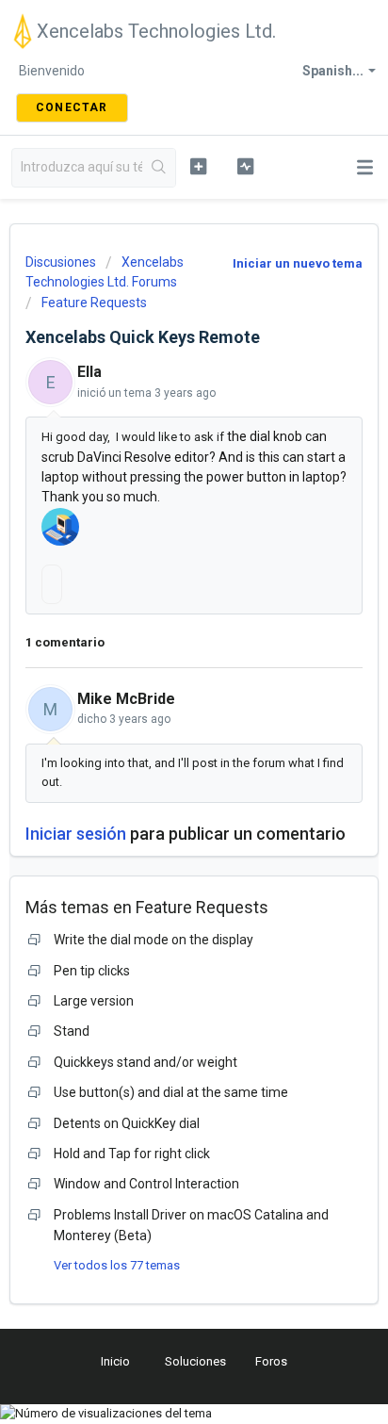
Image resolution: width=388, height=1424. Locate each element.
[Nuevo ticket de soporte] (199, 165)
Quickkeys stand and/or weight (145, 1062)
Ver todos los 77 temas (117, 1265)
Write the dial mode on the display (153, 939)
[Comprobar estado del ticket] (246, 165)
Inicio (115, 1361)
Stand (71, 1031)
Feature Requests (94, 302)
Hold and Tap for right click (132, 1153)
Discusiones (60, 262)
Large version (94, 1000)
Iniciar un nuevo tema (298, 263)
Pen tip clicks (92, 970)
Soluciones (195, 1361)
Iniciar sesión (75, 833)
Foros (271, 1361)
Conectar (72, 107)
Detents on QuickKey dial (127, 1123)
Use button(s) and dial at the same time (171, 1092)
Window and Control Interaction (146, 1183)
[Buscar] (158, 168)
